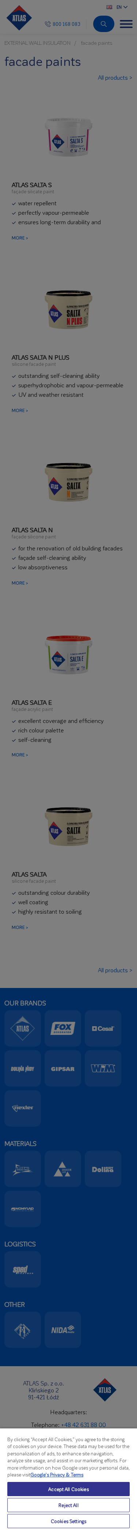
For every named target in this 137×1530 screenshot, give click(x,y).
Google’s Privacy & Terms (56, 1474)
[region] (68, 1479)
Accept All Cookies (68, 1489)
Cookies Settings (68, 1521)
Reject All (68, 1505)
